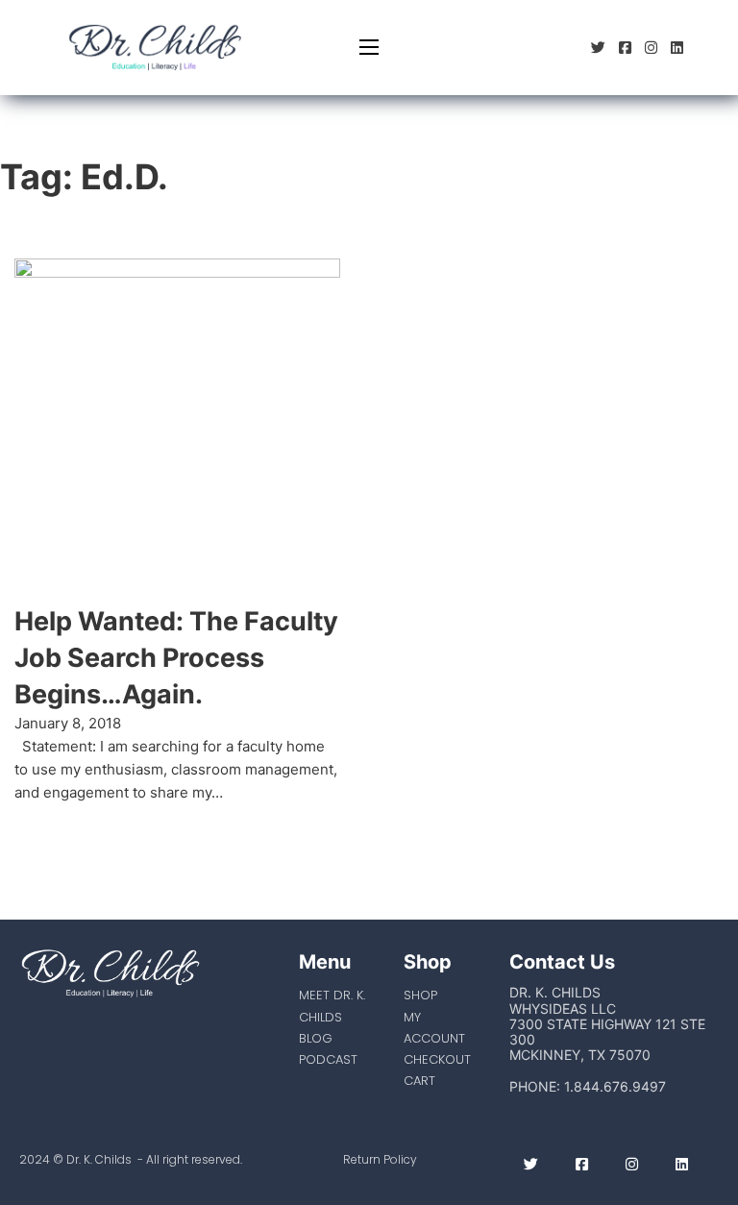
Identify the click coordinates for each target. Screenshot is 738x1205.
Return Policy (380, 1159)
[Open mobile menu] (369, 47)
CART (419, 1080)
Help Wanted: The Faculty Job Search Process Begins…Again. (176, 657)
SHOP (420, 995)
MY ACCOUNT (434, 1027)
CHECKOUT (437, 1059)
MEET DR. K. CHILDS (332, 1005)
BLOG (315, 1038)
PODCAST (328, 1059)
